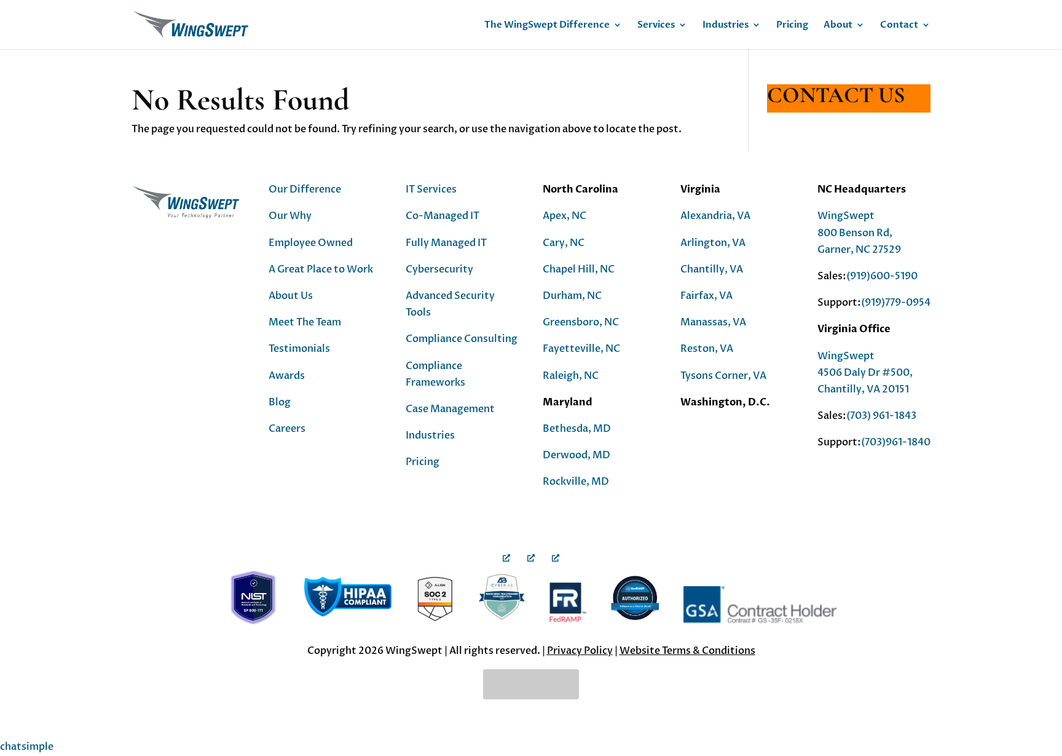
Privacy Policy (580, 651)
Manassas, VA (713, 322)
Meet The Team (305, 322)
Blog (280, 402)
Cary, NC (563, 243)
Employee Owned (311, 243)
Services (656, 25)
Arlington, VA (712, 243)
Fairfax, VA (706, 296)
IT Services (431, 189)
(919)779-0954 (895, 302)
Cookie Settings (531, 684)
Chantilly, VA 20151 (863, 389)
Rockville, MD (576, 481)
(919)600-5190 (882, 276)
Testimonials (299, 349)
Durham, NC (572, 296)
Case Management (450, 409)
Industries (725, 25)
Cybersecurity (439, 269)
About (838, 25)
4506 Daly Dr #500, (865, 373)
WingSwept (846, 216)
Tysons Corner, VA (723, 376)
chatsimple (26, 747)
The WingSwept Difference (547, 25)
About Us (291, 296)
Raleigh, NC (571, 376)
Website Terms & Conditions (687, 651)
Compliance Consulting (461, 339)
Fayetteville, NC (581, 349)
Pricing (792, 25)
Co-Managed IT (442, 216)
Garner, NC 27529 (859, 250)
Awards (287, 376)
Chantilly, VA (711, 269)
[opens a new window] (506, 540)
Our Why (290, 216)
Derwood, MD (576, 455)
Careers (287, 429)
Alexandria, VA (715, 216)
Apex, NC (564, 216)
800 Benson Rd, (854, 233)
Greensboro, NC (581, 322)
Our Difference (305, 189)
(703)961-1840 (895, 442)
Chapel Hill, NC (579, 269)
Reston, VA (706, 349)
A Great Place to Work (321, 269)
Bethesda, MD (577, 429)
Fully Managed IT (446, 243)
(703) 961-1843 (881, 416)
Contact (899, 25)
